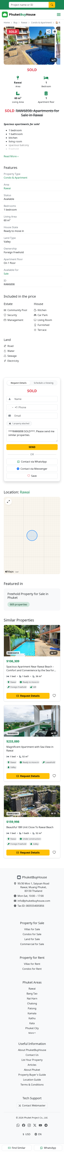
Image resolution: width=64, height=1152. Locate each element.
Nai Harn (32, 998)
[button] (32, 1032)
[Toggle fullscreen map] (8, 501)
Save (34, 476)
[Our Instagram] (29, 1125)
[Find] (52, 5)
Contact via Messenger (34, 468)
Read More (10, 156)
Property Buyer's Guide (32, 1074)
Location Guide (32, 1079)
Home (7, 22)
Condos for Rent (32, 969)
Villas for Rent (32, 964)
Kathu (32, 1018)
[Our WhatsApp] (18, 1125)
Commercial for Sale (32, 944)
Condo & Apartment (41, 22)
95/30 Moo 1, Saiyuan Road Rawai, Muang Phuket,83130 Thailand (33, 887)
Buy (15, 22)
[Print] (54, 31)
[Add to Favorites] (54, 695)
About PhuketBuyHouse (32, 1050)
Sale (6, 273)
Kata (32, 1023)
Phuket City (32, 1028)
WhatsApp (50, 1148)
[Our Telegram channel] (46, 1125)
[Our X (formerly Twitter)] (34, 1125)
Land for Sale (32, 939)
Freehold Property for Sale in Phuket (27, 596)
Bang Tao (32, 993)
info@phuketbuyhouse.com (34, 900)
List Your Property (32, 1060)
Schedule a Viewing (43, 382)
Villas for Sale (32, 929)
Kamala (32, 1013)
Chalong (32, 1003)
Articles (32, 1065)
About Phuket (32, 1069)
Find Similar (18, 1148)
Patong (32, 1008)
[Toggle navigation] (58, 14)
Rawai (24, 22)
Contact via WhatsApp (34, 461)
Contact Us (32, 1055)
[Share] (48, 31)
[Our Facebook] (23, 1125)
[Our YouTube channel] (40, 1125)
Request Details (19, 382)
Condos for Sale (32, 934)
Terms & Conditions (32, 1084)
